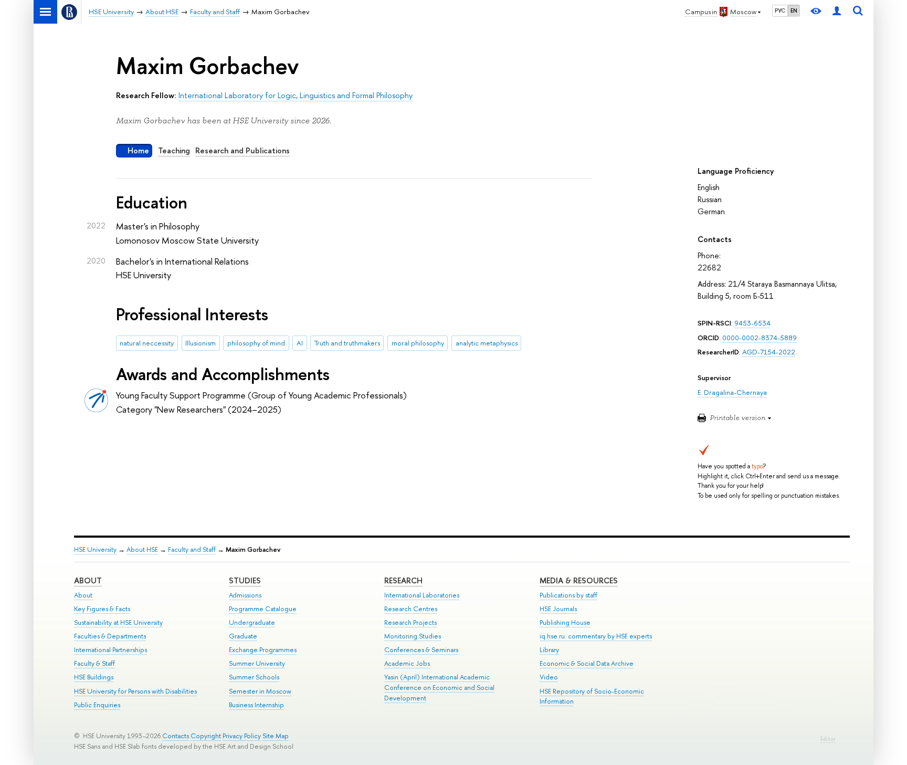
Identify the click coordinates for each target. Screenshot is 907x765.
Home (138, 150)
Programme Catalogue (263, 608)
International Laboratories (421, 595)
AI (300, 343)
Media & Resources (579, 580)
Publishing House (565, 622)
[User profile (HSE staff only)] (837, 12)
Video (549, 677)
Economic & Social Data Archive (587, 663)
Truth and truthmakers (347, 343)
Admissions (245, 595)
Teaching (174, 150)
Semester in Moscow (260, 691)
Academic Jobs (407, 663)
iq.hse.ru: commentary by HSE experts (596, 636)
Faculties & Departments (110, 636)
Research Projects (410, 622)
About (88, 580)
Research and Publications (242, 150)
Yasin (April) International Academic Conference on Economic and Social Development (439, 688)
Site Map (275, 735)
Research (403, 580)
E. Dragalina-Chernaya (732, 392)
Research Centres (410, 608)
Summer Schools (254, 677)
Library (549, 649)
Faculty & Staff (94, 663)
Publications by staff (568, 595)
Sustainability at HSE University (118, 622)
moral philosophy (418, 343)
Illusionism (200, 343)
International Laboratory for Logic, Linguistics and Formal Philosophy (295, 95)
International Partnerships (110, 649)
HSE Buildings (93, 677)
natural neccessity (147, 343)
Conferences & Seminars (421, 649)
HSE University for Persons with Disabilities (135, 691)
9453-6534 (752, 323)
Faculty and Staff (192, 549)
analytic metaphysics (487, 343)
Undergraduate (252, 622)
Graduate (243, 636)
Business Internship (256, 704)
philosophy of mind (256, 343)
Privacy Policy (242, 735)
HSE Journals (558, 608)
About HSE (142, 549)
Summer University (257, 663)
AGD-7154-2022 (768, 352)
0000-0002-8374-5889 (759, 337)
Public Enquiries (97, 704)
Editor (828, 739)
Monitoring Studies (412, 636)
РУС (780, 10)
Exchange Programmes (263, 649)
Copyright (206, 735)
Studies (245, 580)
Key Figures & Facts (102, 608)
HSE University (95, 549)
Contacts (175, 735)
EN (793, 10)
